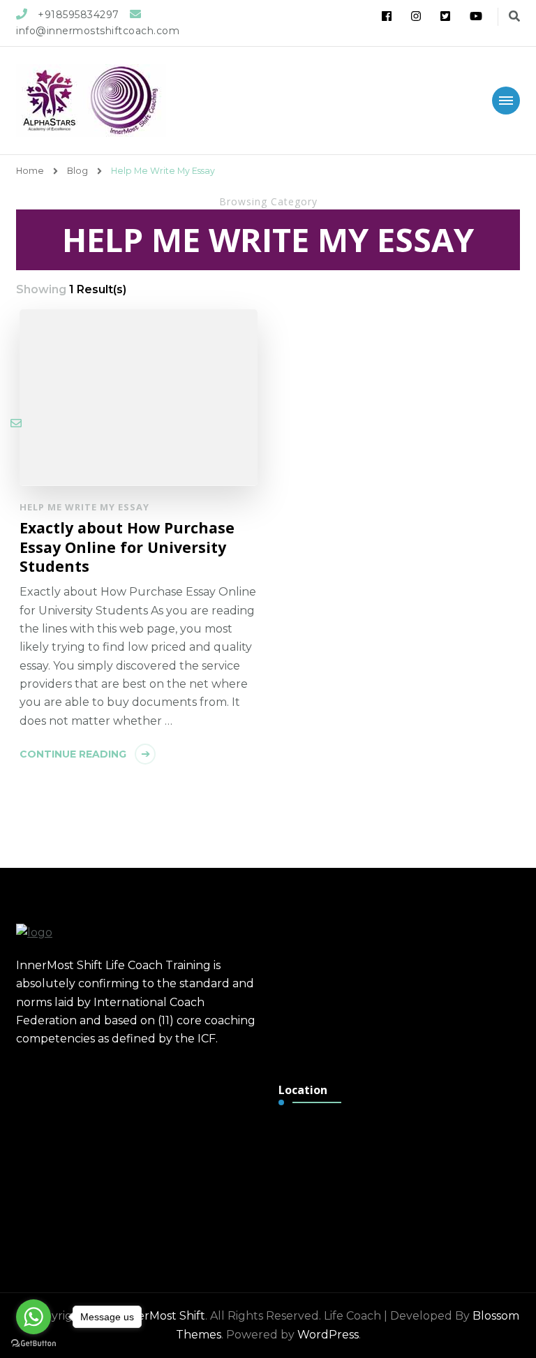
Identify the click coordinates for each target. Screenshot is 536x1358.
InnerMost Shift (162, 1315)
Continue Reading (73, 754)
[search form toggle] (514, 16)
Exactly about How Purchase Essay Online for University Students (127, 547)
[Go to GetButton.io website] (33, 1343)
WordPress (328, 1334)
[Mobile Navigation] (506, 101)
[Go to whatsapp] (33, 1316)
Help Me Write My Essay (84, 507)
